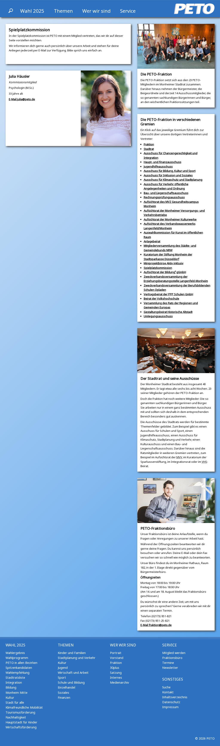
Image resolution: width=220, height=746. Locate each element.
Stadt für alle (15, 702)
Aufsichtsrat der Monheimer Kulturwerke (170, 219)
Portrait (115, 653)
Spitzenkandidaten (19, 668)
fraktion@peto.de (156, 625)
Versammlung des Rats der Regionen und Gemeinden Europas (171, 305)
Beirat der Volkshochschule (161, 298)
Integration (14, 682)
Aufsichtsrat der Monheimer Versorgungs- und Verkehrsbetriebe (174, 213)
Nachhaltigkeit (16, 717)
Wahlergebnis (15, 653)
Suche (166, 687)
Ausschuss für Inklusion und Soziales (168, 175)
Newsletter (170, 668)
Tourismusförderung (20, 712)
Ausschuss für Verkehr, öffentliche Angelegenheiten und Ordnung (166, 186)
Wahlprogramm (17, 658)
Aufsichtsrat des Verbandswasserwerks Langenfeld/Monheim (170, 226)
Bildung (11, 687)
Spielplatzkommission (158, 268)
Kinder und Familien (72, 653)
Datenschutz (171, 702)
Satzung (116, 673)
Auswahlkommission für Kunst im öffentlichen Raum (173, 235)
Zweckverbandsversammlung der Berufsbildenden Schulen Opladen (177, 287)
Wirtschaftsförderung (21, 727)
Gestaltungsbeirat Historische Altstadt (168, 312)
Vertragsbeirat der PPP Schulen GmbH (168, 294)
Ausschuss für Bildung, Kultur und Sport (170, 171)
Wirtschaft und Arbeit (73, 673)
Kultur (10, 697)
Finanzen (64, 697)
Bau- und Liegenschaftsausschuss (166, 193)
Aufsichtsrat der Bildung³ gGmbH (165, 272)
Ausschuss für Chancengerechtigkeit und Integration (170, 155)
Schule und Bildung (71, 682)
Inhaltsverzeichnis (174, 697)
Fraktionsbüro (172, 658)
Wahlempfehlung (17, 673)
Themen (63, 11)
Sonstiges (172, 679)
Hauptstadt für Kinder (21, 722)
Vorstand (116, 658)
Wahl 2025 (32, 11)
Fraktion (149, 144)
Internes (116, 677)
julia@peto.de (22, 99)
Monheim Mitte (17, 693)
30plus (114, 668)
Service (128, 11)
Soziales (63, 693)
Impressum (170, 707)
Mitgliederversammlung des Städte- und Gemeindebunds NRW (170, 248)
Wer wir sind (96, 11)
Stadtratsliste (15, 677)
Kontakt (168, 692)
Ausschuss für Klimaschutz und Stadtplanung (173, 180)
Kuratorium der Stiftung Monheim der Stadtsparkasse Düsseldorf (168, 256)
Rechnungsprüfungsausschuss (164, 197)
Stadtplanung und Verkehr (76, 658)
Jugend (63, 668)
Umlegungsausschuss (158, 316)
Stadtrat (149, 149)
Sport (62, 677)
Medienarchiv (119, 682)
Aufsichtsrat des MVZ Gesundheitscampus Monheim (171, 204)
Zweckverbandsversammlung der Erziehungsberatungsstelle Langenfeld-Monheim (176, 279)
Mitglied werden (173, 653)
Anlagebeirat (152, 241)
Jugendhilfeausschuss (158, 166)
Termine (168, 663)
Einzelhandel (66, 687)
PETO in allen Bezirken (21, 663)
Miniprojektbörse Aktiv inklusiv (163, 263)
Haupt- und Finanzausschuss (162, 162)
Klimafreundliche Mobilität (24, 707)
